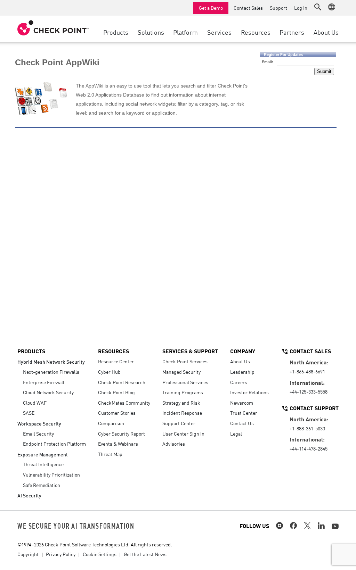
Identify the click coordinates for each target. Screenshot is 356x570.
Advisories (173, 443)
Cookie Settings (99, 554)
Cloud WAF (35, 402)
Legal (236, 433)
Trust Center (243, 412)
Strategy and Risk (181, 402)
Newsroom (241, 402)
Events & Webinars (118, 443)
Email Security (38, 433)
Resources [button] (255, 31)
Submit (324, 71)
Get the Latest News (145, 554)
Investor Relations (249, 392)
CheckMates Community (124, 402)
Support (278, 7)
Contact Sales (248, 7)
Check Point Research (121, 382)
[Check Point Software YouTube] (335, 526)
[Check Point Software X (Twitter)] (307, 525)
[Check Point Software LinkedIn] (321, 525)
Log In (300, 7)
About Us (240, 361)
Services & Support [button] (190, 351)
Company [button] (242, 351)
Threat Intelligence (43, 464)
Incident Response (182, 412)
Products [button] (115, 31)
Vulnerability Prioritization (51, 474)
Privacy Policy (60, 554)
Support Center (178, 423)
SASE (28, 412)
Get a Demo (211, 7)
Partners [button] (292, 31)
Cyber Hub (109, 371)
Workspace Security (39, 423)
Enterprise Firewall (43, 382)
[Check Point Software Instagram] (279, 525)
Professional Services (185, 382)
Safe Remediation (41, 484)
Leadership (242, 371)
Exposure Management (42, 454)
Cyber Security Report (121, 433)
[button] (317, 6)
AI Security (29, 495)
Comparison (111, 423)
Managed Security (181, 371)
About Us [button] (326, 31)
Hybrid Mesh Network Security (51, 361)
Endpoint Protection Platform (54, 443)
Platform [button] (185, 31)
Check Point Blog (116, 392)
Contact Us (242, 423)
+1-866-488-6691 (307, 371)
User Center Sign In (183, 433)
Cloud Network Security (48, 392)
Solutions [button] (151, 31)
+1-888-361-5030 (307, 428)
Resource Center (116, 361)
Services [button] (219, 31)
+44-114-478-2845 (308, 448)
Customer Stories (117, 412)
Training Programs (182, 392)
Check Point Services (185, 361)
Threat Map (110, 454)
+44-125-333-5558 (308, 391)
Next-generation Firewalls (51, 371)
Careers (238, 382)
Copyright (28, 554)
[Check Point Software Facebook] (293, 525)
